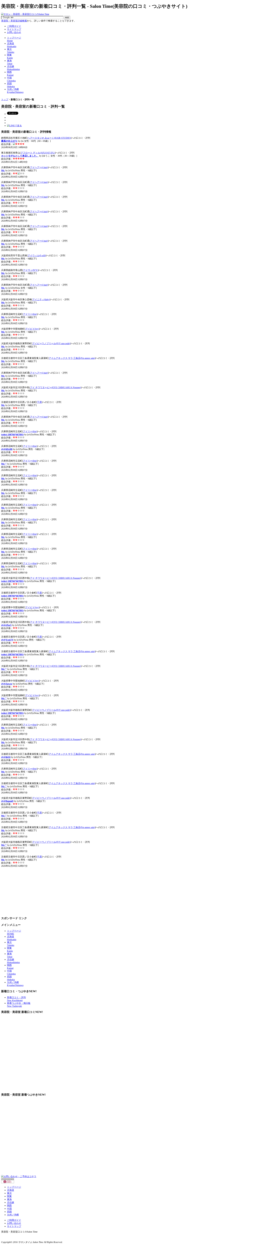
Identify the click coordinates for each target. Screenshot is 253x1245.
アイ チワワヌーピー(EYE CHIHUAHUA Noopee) (55, 387)
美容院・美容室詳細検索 (14, 21)
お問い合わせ (14, 32)
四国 (9, 1211)
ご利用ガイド (14, 26)
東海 (9, 1199)
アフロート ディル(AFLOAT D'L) (38, 152)
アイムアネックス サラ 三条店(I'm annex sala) (72, 358)
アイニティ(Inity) (41, 299)
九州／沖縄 (13, 1214)
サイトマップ (14, 29)
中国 (9, 1208)
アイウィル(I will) (37, 255)
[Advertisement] (54, 97)
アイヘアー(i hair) (39, 167)
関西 (9, 1205)
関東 (9, 1196)
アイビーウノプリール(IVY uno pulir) (51, 343)
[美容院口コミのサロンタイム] (25, 14)
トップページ (14, 1187)
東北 (9, 1193)
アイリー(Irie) (30, 314)
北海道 (10, 1190)
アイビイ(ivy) (32, 329)
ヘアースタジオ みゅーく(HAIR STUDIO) (49, 138)
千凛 (39, 402)
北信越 (10, 1202)
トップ (4, 99)
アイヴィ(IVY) (30, 270)
